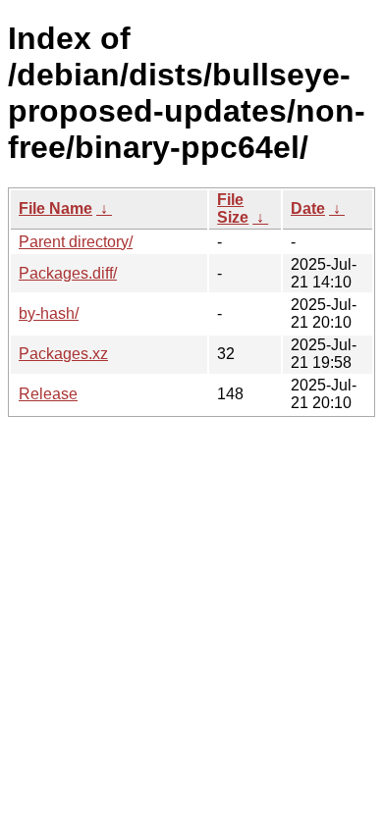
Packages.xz (63, 353)
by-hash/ (49, 313)
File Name (55, 208)
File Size (232, 208)
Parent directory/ (76, 241)
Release (48, 394)
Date (308, 208)
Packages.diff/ (68, 273)
